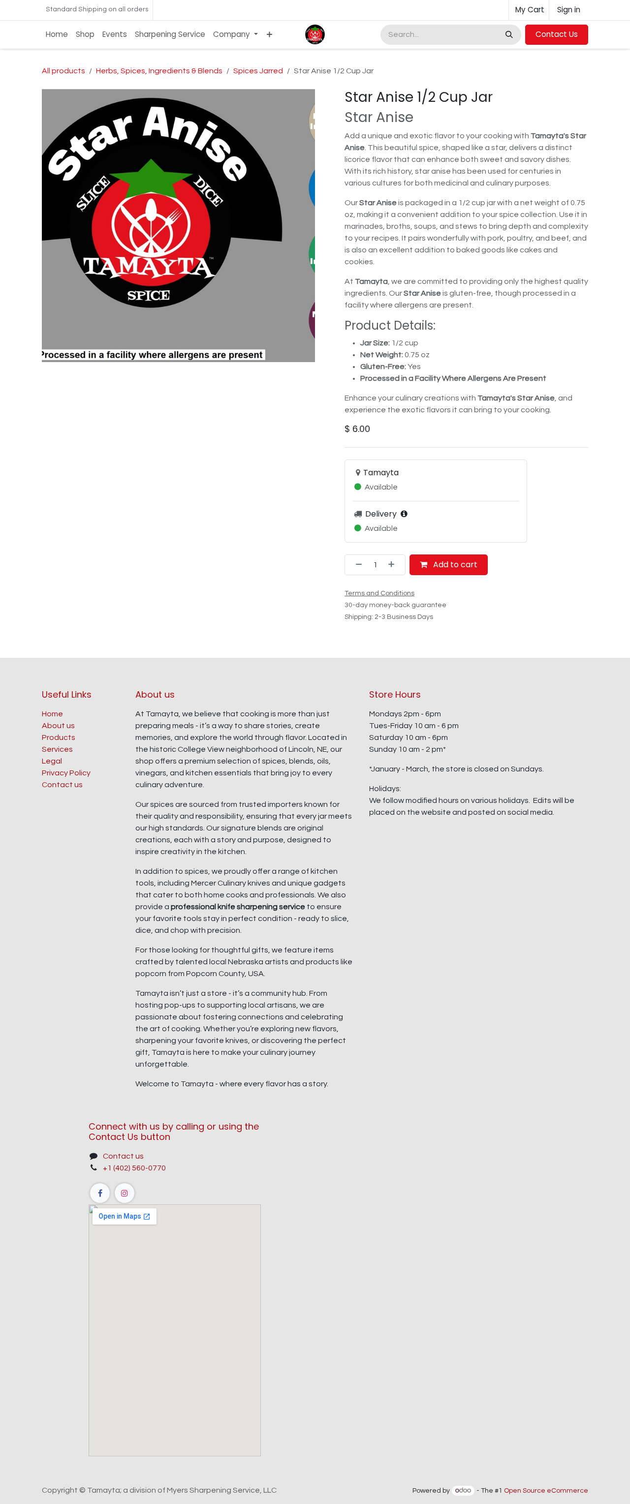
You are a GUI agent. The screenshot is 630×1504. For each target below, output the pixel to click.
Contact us (62, 785)
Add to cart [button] (454, 564)
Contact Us (557, 34)
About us (58, 726)
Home (52, 714)
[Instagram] (124, 1193)
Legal (52, 761)
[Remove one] (356, 565)
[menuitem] (57, 34)
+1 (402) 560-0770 (134, 1168)
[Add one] (394, 565)
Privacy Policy (66, 773)
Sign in (568, 9)
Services (57, 749)
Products (58, 737)
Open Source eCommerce (546, 1490)
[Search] (508, 35)
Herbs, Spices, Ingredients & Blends (159, 71)
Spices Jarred (258, 71)
